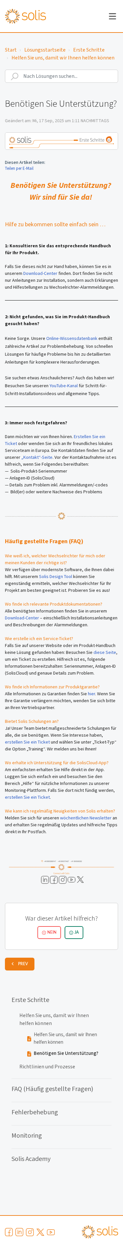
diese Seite (104, 652)
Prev (23, 964)
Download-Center (40, 273)
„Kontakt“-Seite (36, 457)
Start (11, 50)
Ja (76, 932)
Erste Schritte (89, 50)
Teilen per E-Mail (19, 168)
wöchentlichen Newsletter (86, 818)
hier (91, 694)
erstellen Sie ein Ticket (28, 742)
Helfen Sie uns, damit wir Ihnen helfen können (62, 57)
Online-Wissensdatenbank (72, 338)
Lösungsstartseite (45, 50)
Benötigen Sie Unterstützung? (66, 1053)
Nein (51, 932)
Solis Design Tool (55, 576)
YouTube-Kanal (64, 386)
